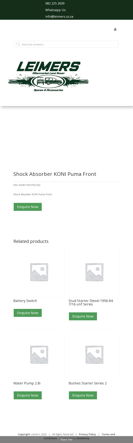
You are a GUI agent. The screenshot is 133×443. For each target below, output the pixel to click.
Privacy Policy (87, 434)
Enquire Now (27, 206)
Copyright (24, 434)
